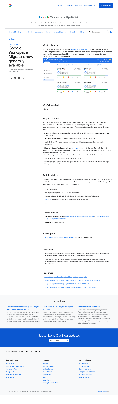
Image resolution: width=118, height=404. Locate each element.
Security (45, 363)
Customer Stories (48, 366)
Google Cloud (83, 363)
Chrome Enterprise (85, 369)
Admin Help (10, 363)
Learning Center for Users (14, 366)
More (82, 32)
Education (73, 32)
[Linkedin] (36, 351)
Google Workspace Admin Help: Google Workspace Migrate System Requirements (70, 287)
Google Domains (84, 366)
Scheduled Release (14, 72)
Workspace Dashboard (13, 374)
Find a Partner (47, 372)
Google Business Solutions (87, 372)
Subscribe (106, 5)
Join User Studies (84, 377)
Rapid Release (29, 69)
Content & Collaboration (34, 32)
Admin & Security (61, 32)
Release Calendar (89, 5)
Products (61, 5)
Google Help (10, 372)
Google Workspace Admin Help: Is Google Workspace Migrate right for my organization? (72, 280)
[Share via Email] (11, 78)
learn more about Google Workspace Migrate (79, 217)
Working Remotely (49, 369)
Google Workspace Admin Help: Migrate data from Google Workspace (66, 284)
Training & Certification (50, 383)
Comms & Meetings (16, 32)
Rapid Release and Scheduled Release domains (59, 237)
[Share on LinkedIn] (15, 78)
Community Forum (12, 369)
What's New (10, 377)
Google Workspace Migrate (16, 69)
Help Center (78, 5)
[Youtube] (27, 351)
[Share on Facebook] (19, 78)
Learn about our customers (89, 307)
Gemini (49, 32)
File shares (47, 199)
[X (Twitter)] (31, 351)
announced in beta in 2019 (80, 49)
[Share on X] (23, 78)
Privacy (46, 391)
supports (75, 148)
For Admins (69, 5)
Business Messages (85, 374)
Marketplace (47, 374)
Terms (50, 391)
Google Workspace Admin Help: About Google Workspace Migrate (65, 277)
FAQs (44, 377)
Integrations (47, 380)
